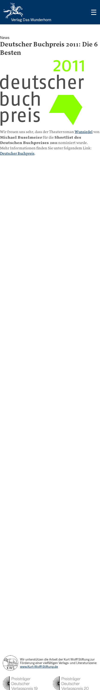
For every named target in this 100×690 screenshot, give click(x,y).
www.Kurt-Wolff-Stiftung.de (39, 667)
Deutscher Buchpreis (17, 153)
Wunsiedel (84, 132)
